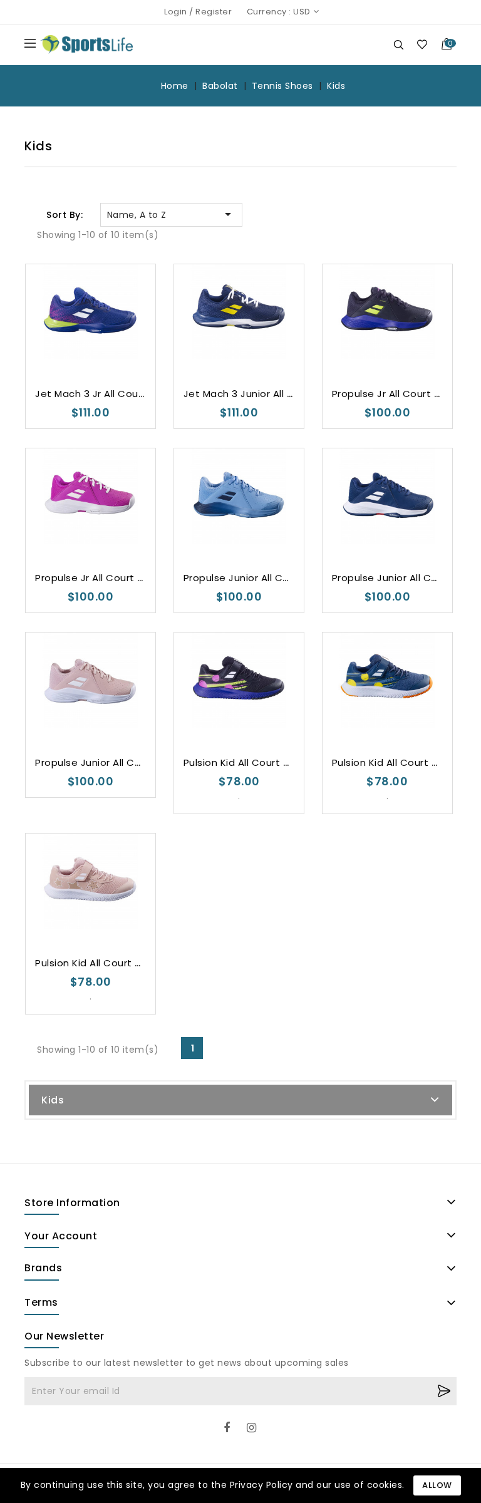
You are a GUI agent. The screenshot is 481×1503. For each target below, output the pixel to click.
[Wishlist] (422, 44)
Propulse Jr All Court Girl (94, 577)
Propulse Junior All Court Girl (104, 762)
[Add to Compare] (78, 339)
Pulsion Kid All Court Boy (242, 762)
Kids (52, 1100)
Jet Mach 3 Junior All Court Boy (260, 393)
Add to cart (127, 340)
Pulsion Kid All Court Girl (92, 962)
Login (175, 12)
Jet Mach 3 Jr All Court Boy (101, 393)
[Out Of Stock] (276, 340)
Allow (437, 1485)
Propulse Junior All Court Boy (254, 577)
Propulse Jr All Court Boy (392, 393)
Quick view (103, 339)
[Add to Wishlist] (54, 339)
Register (213, 12)
